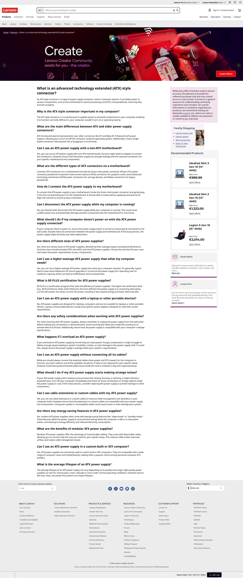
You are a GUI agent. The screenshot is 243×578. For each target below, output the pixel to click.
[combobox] (40, 10)
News (22, 511)
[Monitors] (53, 24)
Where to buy (129, 536)
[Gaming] (231, 16)
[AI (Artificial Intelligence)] (137, 24)
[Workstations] (42, 24)
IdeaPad (197, 520)
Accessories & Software (97, 536)
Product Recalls (95, 544)
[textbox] (206, 488)
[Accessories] (84, 24)
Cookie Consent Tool (88, 567)
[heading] (201, 166)
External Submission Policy (125, 567)
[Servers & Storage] (113, 24)
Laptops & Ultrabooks (97, 507)
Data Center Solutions (97, 532)
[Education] (221, 16)
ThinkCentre (198, 532)
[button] (230, 2)
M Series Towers (200, 528)
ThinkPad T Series (200, 507)
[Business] (209, 16)
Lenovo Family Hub (184, 133)
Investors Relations (27, 516)
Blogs (126, 532)
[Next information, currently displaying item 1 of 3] (238, 65)
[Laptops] (17, 24)
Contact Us (163, 507)
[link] (240, 3)
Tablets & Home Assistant (98, 524)
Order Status (163, 516)
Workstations (94, 528)
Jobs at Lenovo (25, 528)
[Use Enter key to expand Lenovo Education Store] (224, 2)
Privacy (76, 567)
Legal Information (26, 524)
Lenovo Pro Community (133, 511)
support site (188, 113)
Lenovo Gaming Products (98, 516)
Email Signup (129, 520)
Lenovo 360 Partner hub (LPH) (65, 507)
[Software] (94, 24)
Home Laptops (182, 136)
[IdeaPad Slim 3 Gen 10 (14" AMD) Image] (179, 173)
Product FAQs (164, 520)
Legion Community (131, 516)
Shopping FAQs (164, 524)
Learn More (194, 182)
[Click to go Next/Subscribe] (52, 488)
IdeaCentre (198, 536)
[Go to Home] (10, 10)
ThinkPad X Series (200, 511)
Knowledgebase (130, 556)
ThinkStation (198, 544)
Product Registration (132, 524)
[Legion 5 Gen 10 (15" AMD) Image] (179, 235)
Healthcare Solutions (62, 511)
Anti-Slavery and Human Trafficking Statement (152, 567)
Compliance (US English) (29, 520)
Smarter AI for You (96, 511)
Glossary (14, 32)
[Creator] (242, 16)
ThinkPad (197, 516)
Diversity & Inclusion (27, 532)
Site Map (111, 567)
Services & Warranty (96, 540)
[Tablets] (62, 24)
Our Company (25, 507)
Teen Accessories (183, 140)
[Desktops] (28, 24)
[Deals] (7, 24)
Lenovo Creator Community (134, 507)
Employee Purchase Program (135, 548)
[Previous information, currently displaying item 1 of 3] (4, 65)
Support (162, 511)
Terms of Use (101, 567)
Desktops (92, 520)
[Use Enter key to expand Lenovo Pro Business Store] (198, 2)
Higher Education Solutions (64, 516)
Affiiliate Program (130, 544)
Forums (127, 528)
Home (5, 32)
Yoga (195, 524)
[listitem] (194, 172)
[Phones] (71, 24)
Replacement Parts (96, 548)
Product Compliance (131, 540)
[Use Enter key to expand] (235, 10)
